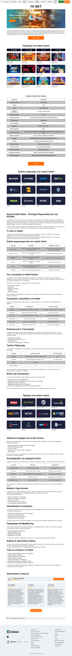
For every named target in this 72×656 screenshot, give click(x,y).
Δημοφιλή (13, 49)
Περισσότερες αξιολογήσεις (36, 610)
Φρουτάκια (57, 49)
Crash (42, 49)
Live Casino (27, 49)
